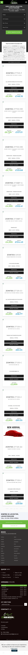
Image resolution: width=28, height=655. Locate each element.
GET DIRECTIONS (6, 602)
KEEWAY (2, 544)
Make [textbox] (4, 14)
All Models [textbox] (5, 19)
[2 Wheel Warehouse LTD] (14, 2)
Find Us (17, 577)
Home (3, 572)
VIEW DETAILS (14, 123)
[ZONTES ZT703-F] (14, 65)
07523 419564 (5, 632)
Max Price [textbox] (5, 27)
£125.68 (19, 169)
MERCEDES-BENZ (17, 546)
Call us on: (9, 518)
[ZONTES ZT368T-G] (14, 175)
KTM (15, 544)
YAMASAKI (16, 560)
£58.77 (19, 313)
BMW (15, 537)
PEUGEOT (16, 551)
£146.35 (19, 96)
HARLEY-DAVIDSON (17, 539)
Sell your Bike (18, 575)
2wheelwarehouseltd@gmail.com (10, 634)
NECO (2, 551)
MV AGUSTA (16, 548)
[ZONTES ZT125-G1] (14, 283)
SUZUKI (15, 555)
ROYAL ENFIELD (17, 553)
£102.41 (19, 205)
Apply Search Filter (14, 32)
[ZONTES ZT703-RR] (14, 101)
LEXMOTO (3, 546)
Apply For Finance (6, 577)
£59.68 (19, 503)
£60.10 (19, 467)
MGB (2, 548)
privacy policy (19, 639)
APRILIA (2, 537)
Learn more (14, 648)
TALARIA (2, 558)
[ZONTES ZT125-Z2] (14, 432)
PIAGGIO (2, 553)
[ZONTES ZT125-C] (14, 319)
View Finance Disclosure (14, 62)
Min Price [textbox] (5, 23)
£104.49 (19, 241)
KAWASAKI (16, 541)
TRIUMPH (16, 558)
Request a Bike (6, 575)
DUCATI (2, 539)
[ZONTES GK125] (14, 247)
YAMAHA (2, 560)
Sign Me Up (14, 525)
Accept (14, 650)
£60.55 (19, 349)
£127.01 (19, 131)
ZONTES (2, 562)
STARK (2, 555)
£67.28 (19, 277)
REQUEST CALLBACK (14, 200)
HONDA (2, 541)
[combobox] (14, 15)
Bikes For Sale (18, 572)
